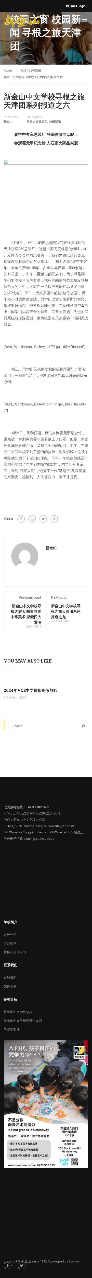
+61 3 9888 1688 (37, 807)
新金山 (8, 121)
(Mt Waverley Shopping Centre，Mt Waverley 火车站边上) (44, 832)
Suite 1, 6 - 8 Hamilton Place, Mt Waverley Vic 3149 (39, 826)
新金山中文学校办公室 (29, 820)
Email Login (77, 6)
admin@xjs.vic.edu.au (39, 838)
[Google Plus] (32, 519)
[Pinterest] (54, 519)
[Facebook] (21, 519)
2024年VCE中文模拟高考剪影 (30, 690)
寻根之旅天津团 (37, 121)
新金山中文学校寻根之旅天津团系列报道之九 (65, 611)
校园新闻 (55, 121)
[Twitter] (43, 519)
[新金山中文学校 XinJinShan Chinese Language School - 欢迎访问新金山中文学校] (22, 22)
